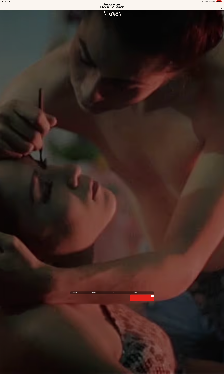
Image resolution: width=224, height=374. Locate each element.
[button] (213, 8)
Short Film (94, 292)
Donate (219, 1)
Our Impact (15, 8)
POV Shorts (74, 292)
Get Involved (205, 1)
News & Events (206, 8)
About (218, 8)
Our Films (10, 8)
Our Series (4, 8)
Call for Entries (212, 1)
